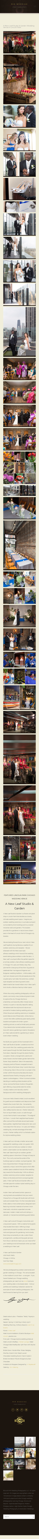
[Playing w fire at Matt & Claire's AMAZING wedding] (8, 1453)
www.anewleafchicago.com (12, 1264)
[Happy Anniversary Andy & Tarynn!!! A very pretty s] (8, 1464)
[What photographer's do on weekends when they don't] (19, 1453)
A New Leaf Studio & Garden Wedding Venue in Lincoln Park (18, 26)
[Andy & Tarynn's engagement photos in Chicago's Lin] (31, 1453)
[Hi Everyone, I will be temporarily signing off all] (19, 1442)
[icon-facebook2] (13, 1409)
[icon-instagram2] (26, 1409)
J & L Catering (13, 1367)
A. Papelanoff (31, 1364)
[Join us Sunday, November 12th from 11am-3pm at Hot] (31, 1442)
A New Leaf (11, 1330)
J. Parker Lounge (23, 1342)
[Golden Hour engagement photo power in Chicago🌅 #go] (8, 1475)
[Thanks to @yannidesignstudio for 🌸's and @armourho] (31, 1464)
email (25, 1281)
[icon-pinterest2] (22, 1409)
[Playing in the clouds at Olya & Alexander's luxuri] (19, 1464)
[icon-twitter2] (18, 1409)
